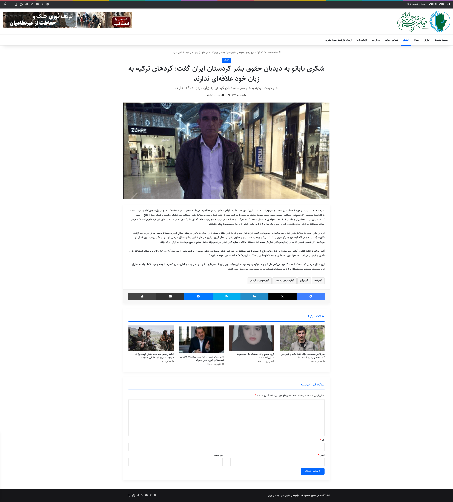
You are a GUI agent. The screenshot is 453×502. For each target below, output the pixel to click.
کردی (448, 4)
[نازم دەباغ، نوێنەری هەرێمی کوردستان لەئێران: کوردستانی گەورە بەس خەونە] (201, 339)
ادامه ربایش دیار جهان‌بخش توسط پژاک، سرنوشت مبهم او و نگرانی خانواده (154, 355)
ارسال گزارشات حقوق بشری (338, 40)
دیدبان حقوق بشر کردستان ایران (282, 495)
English (432, 4)
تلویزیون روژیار (391, 40)
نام (322, 440)
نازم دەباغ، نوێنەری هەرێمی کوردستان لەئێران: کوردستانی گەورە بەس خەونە (201, 358)
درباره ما (376, 40)
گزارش (427, 40)
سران (303, 281)
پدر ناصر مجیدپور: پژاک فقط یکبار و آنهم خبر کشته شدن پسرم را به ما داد (303, 355)
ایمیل (321, 455)
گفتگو (406, 40)
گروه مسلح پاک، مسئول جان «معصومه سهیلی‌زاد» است (255, 355)
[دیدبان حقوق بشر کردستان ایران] (423, 21)
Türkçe (440, 4)
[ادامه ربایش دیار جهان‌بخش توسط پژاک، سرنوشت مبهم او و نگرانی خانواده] (151, 338)
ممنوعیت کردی (258, 281)
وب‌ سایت (218, 455)
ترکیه (317, 281)
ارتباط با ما (362, 40)
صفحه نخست (441, 40)
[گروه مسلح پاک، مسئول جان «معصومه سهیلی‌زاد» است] (251, 338)
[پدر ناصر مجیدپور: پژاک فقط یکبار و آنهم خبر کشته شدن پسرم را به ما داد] (302, 338)
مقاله (416, 40)
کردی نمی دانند (283, 281)
